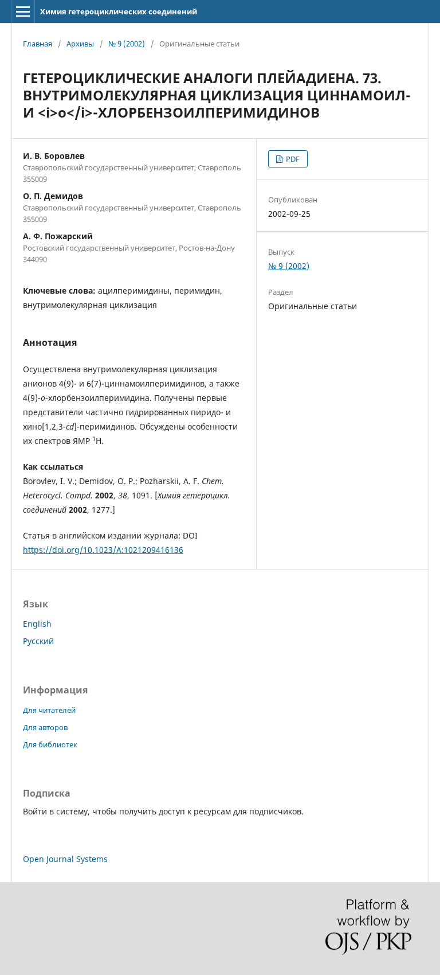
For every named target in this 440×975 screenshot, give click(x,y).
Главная (37, 43)
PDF (292, 159)
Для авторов (45, 727)
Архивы (80, 43)
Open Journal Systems (65, 858)
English (37, 623)
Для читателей (49, 710)
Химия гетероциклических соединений (118, 11)
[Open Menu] (22, 11)
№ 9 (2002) (126, 43)
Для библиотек (50, 744)
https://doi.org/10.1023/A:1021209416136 (103, 549)
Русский (38, 640)
